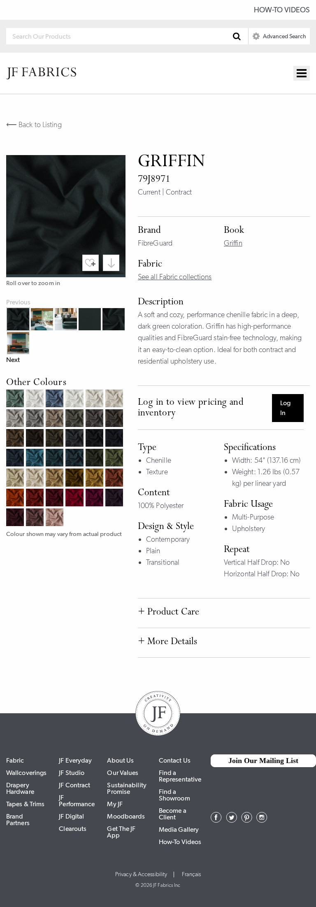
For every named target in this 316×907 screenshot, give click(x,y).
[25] (115, 478)
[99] (95, 439)
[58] (16, 518)
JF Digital (71, 816)
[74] (115, 459)
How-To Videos (282, 10)
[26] (16, 498)
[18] (95, 478)
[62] (55, 399)
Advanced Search (284, 36)
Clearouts (72, 829)
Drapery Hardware (20, 788)
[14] (55, 478)
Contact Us (175, 760)
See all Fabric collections (175, 276)
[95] (36, 419)
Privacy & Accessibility (141, 874)
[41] (55, 518)
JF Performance (77, 800)
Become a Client (172, 814)
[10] (36, 478)
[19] (75, 478)
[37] (95, 419)
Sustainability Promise (126, 788)
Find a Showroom (174, 795)
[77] (55, 439)
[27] (36, 498)
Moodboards (126, 816)
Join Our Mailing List (263, 760)
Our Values (122, 773)
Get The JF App (121, 832)
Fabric (15, 760)
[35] (75, 419)
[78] (95, 459)
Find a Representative (180, 776)
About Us (120, 760)
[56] (95, 498)
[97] (75, 439)
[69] (115, 439)
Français (191, 874)
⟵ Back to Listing (34, 124)
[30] (115, 399)
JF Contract (74, 785)
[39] (36, 439)
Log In (285, 408)
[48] (55, 498)
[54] (36, 518)
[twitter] (231, 820)
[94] (16, 419)
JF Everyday (75, 760)
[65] (75, 459)
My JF (115, 804)
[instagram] (261, 820)
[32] (55, 419)
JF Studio (71, 773)
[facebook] (216, 820)
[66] (55, 459)
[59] (115, 498)
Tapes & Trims (25, 804)
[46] (75, 498)
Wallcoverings (26, 773)
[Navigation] (302, 73)
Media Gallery (179, 829)
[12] (16, 478)
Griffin (233, 243)
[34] (16, 439)
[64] (36, 459)
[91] (75, 399)
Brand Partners (18, 819)
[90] (36, 399)
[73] (16, 399)
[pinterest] (246, 820)
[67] (16, 459)
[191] (95, 399)
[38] (115, 419)
